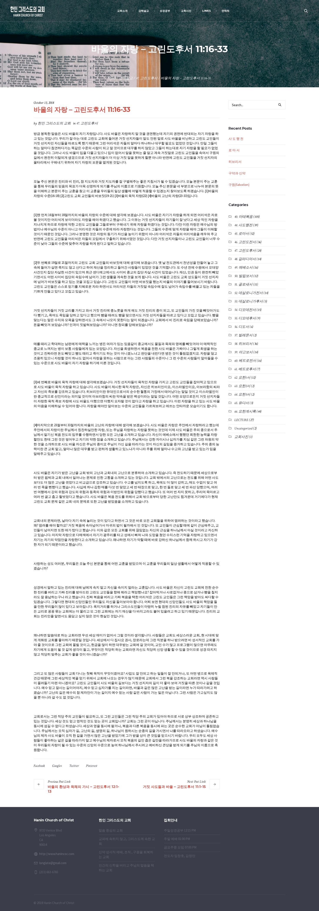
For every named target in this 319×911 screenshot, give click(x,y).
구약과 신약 (237, 173)
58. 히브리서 (243, 344)
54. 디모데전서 (245, 310)
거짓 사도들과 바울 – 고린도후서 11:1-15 (174, 787)
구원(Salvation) (239, 185)
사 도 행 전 (236, 139)
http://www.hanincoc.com (56, 854)
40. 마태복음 (243, 217)
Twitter (74, 766)
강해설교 (126, 78)
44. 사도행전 (243, 225)
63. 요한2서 (242, 386)
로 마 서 (234, 150)
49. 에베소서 (243, 267)
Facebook (39, 766)
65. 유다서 (241, 403)
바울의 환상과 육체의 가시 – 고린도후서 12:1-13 (83, 789)
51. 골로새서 (243, 284)
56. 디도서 (241, 327)
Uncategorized (243, 428)
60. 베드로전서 (245, 360)
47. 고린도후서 (147, 78)
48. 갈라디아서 (245, 259)
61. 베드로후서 (245, 369)
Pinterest (91, 766)
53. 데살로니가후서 (248, 301)
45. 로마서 (241, 233)
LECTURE (241, 420)
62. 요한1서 (242, 377)
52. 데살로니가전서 (248, 293)
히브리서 (235, 162)
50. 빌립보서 (243, 276)
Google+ (57, 766)
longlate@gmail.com (52, 863)
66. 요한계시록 (245, 411)
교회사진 (241, 437)
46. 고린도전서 (245, 242)
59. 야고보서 (243, 352)
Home (112, 78)
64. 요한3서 (242, 394)
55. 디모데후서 (245, 318)
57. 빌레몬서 (243, 335)
